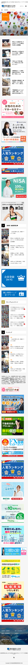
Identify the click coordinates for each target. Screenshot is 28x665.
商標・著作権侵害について (20, 630)
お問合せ (16, 633)
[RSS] (14, 657)
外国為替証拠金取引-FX (6, 639)
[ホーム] (1, 10)
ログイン (22, 6)
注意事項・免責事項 (5, 630)
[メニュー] (26, 6)
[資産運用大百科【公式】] (8, 6)
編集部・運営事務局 (5, 633)
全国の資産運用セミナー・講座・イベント (20, 640)
